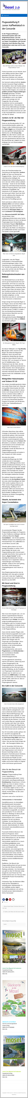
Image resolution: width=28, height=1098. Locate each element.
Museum (6, 902)
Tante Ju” (15, 176)
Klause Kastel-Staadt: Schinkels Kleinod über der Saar (13, 907)
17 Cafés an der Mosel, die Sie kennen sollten (14, 911)
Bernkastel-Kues (10, 280)
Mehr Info (4, 973)
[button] (3, 899)
